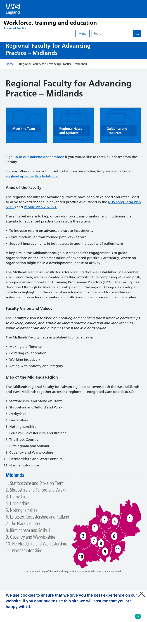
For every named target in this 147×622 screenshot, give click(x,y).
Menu (83, 33)
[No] (142, 592)
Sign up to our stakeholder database (35, 157)
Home (10, 64)
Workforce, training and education (50, 22)
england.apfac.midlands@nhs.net (32, 176)
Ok (138, 616)
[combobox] (112, 33)
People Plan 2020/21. (40, 207)
